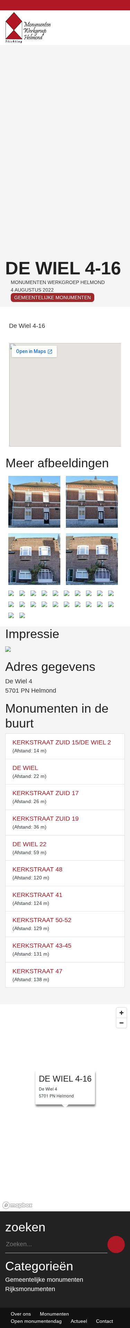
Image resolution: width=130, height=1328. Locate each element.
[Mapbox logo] (17, 1205)
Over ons (21, 1314)
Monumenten (54, 1314)
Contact (104, 1321)
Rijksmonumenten (30, 1289)
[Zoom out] (121, 1023)
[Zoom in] (121, 1013)
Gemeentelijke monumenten (52, 297)
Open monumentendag (36, 1321)
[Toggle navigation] (123, 27)
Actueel (79, 1321)
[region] (65, 1107)
